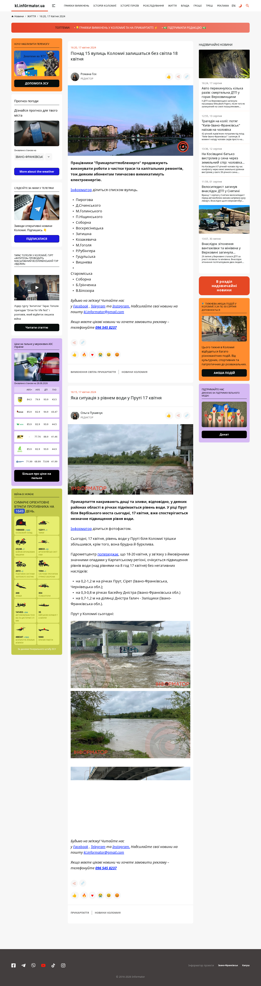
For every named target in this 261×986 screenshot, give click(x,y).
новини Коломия (134, 372)
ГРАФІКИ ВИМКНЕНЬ (76, 5)
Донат (224, 434)
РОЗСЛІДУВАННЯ (153, 5)
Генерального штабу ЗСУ (43, 649)
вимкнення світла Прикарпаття (93, 372)
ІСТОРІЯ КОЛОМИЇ (104, 5)
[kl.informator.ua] (29, 5)
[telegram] (23, 965)
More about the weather (37, 171)
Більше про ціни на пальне (36, 476)
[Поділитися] (178, 76)
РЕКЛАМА (223, 5)
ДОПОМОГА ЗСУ (36, 83)
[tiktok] (53, 965)
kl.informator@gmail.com (104, 311)
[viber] (33, 965)
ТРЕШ (209, 5)
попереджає (107, 554)
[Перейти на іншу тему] (240, 6)
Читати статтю (37, 327)
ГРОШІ (198, 5)
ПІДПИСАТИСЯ (36, 239)
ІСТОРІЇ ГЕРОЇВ (130, 5)
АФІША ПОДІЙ (224, 373)
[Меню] (50, 5)
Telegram (98, 306)
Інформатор (81, 189)
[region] (36, 166)
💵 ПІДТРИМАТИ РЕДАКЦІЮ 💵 (184, 28)
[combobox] (33, 156)
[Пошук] (247, 6)
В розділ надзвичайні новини (224, 285)
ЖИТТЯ (172, 5)
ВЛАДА (185, 5)
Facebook (80, 306)
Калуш (246, 965)
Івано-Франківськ (228, 965)
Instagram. (121, 306)
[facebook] (13, 965)
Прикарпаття (80, 912)
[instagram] (63, 965)
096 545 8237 (106, 327)
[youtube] (43, 965)
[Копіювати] (186, 76)
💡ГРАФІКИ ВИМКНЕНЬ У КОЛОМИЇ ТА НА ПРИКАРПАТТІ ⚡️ (117, 28)
